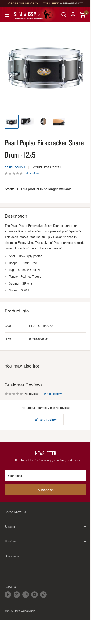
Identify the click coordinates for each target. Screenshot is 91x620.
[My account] (73, 14)
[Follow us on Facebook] (8, 594)
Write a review (46, 419)
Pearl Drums (15, 167)
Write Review (53, 393)
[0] (82, 15)
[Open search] (63, 14)
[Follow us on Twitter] (17, 594)
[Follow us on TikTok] (43, 594)
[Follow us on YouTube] (34, 594)
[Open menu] (7, 15)
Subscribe (46, 489)
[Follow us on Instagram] (25, 594)
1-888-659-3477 (71, 3)
